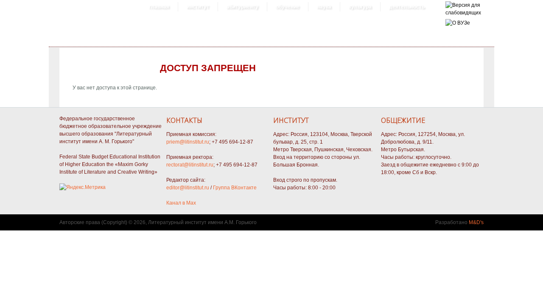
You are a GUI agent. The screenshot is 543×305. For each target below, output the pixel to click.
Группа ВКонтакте (235, 188)
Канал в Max (181, 203)
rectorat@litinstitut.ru (189, 165)
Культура (360, 7)
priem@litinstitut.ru (187, 142)
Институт (198, 7)
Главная (159, 7)
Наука (324, 7)
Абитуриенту (242, 7)
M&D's (476, 222)
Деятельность (407, 7)
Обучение (287, 7)
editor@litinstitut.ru (187, 188)
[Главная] (463, 13)
